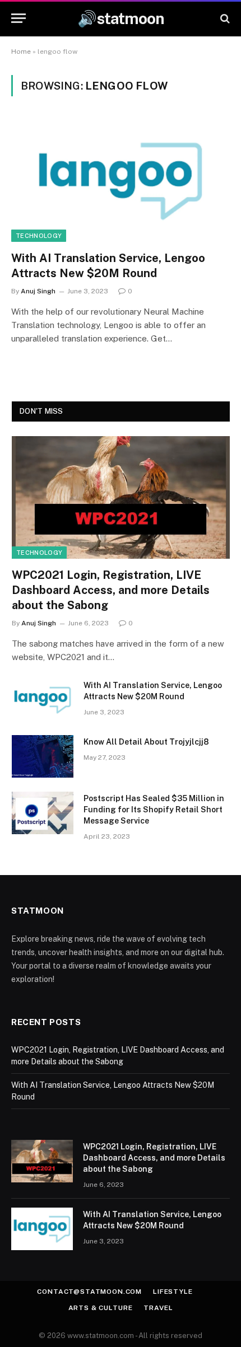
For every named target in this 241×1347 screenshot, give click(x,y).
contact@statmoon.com (89, 1291)
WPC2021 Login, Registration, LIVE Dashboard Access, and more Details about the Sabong (111, 590)
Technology (39, 235)
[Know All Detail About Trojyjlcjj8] (42, 756)
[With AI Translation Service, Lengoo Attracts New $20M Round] (120, 180)
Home (21, 51)
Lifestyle (173, 1291)
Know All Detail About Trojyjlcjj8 (146, 741)
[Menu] (18, 18)
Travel (158, 1308)
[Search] (224, 18)
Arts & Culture (100, 1308)
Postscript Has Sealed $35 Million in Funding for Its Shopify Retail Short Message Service (154, 809)
